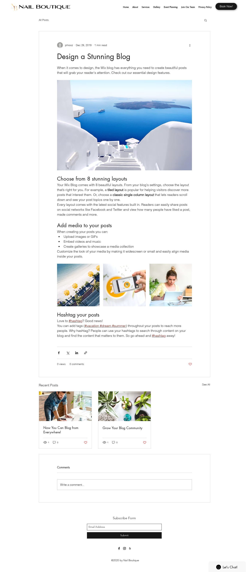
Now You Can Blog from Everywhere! (60, 429)
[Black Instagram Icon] (124, 548)
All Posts (44, 20)
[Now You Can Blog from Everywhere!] (65, 406)
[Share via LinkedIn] (76, 353)
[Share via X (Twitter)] (67, 353)
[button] (205, 20)
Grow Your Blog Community (122, 428)
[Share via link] (85, 353)
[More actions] (190, 45)
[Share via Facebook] (59, 353)
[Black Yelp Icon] (130, 548)
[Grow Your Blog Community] (124, 406)
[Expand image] (78, 285)
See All (206, 384)
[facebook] (119, 548)
